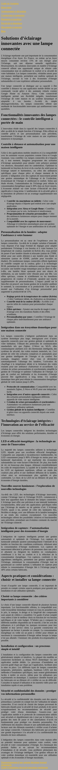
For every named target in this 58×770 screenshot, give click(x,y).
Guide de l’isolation (10, 3)
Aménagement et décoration (13, 11)
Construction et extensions (12, 15)
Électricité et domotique (11, 23)
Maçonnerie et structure (11, 27)
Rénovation (6, 7)
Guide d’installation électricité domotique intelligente (24, 767)
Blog (3, 31)
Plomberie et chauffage (11, 19)
